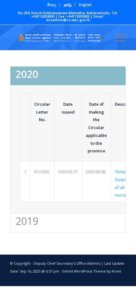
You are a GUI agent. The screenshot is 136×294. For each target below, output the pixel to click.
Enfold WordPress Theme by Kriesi (91, 271)
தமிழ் (67, 4)
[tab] (68, 75)
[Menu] (117, 37)
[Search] (102, 37)
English (85, 4)
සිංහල (51, 4)
